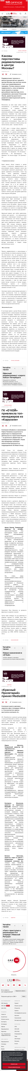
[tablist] (13, 28)
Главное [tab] (4, 28)
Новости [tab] (13, 28)
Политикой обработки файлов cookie (10, 1060)
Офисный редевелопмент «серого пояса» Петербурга (10, 391)
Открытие (9, 1002)
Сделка (9, 713)
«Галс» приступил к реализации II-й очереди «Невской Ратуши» (12, 972)
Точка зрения (21, 49)
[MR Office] (13, 5)
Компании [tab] (22, 28)
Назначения (8, 421)
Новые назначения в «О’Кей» (12, 683)
